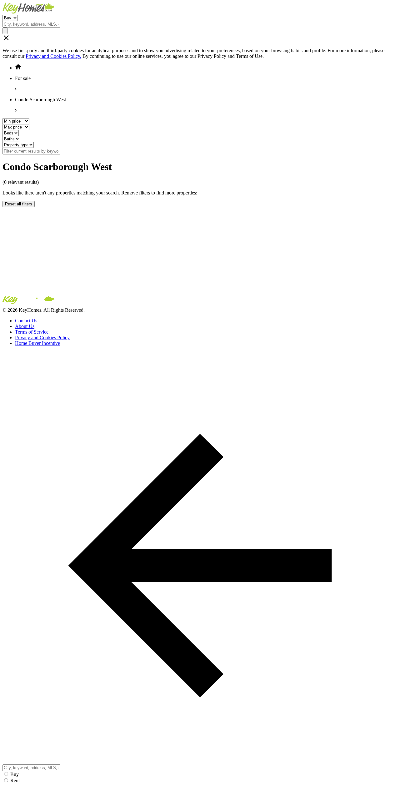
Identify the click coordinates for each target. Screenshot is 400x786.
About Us (24, 326)
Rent (15, 780)
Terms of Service (31, 332)
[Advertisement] (190, 251)
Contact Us (26, 320)
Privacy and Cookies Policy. (53, 56)
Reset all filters (18, 204)
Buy (14, 774)
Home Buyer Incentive (37, 343)
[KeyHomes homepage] (200, 301)
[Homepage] (200, 9)
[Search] (5, 31)
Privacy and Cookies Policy (42, 337)
